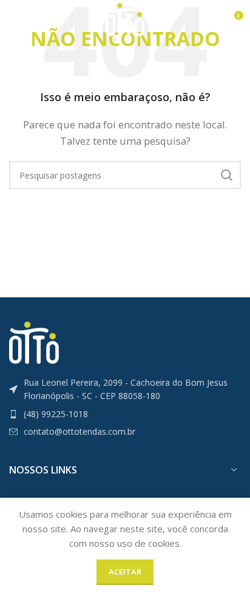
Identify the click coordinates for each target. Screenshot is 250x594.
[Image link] (34, 341)
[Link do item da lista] (125, 414)
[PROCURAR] (227, 175)
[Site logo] (125, 19)
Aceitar (125, 571)
